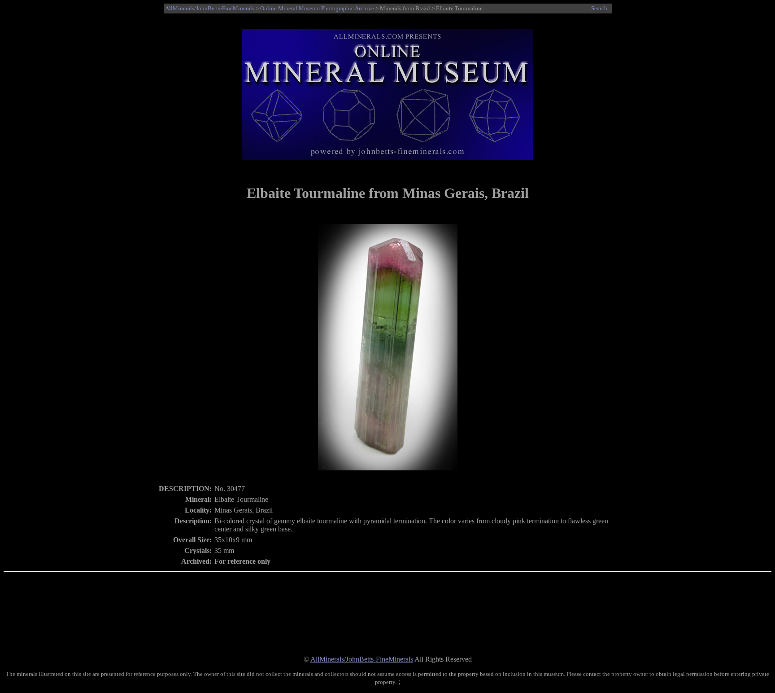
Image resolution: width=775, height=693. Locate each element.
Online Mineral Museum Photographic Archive (317, 8)
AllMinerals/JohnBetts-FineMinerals (209, 8)
